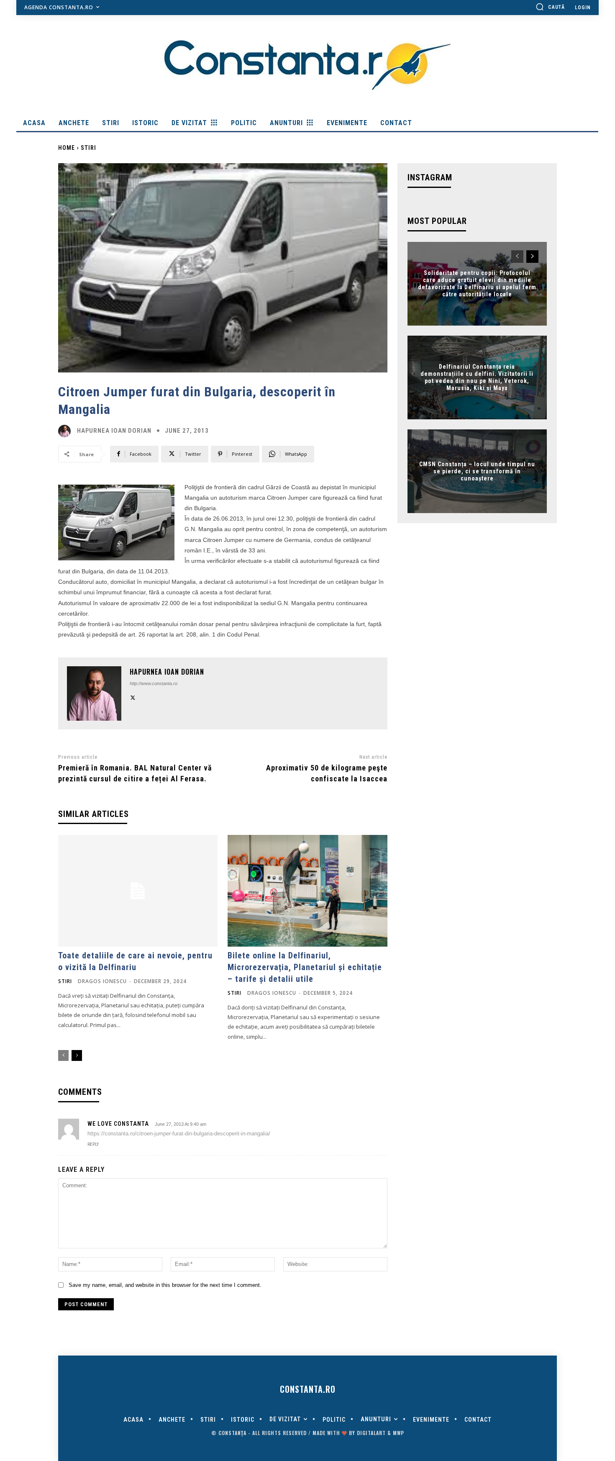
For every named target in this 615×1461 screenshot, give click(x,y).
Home (66, 147)
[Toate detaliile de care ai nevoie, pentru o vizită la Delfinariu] (138, 891)
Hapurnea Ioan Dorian (114, 431)
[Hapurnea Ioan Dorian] (66, 431)
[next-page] (77, 1055)
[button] (550, 7)
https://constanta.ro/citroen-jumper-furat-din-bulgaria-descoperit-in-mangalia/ (178, 1133)
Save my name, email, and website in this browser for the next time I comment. (165, 1285)
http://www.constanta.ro (153, 683)
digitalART (371, 1432)
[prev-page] (63, 1055)
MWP (398, 1432)
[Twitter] (133, 696)
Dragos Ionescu (102, 981)
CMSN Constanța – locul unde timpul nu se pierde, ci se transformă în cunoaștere (477, 471)
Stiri (88, 147)
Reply (93, 1144)
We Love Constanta (118, 1123)
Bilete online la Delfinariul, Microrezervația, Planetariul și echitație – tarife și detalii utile (305, 967)
